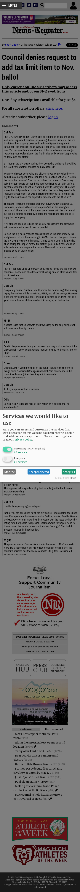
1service (20, 452)
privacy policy (23, 439)
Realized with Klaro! (65, 478)
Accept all (69, 471)
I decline (9, 471)
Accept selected (39, 471)
